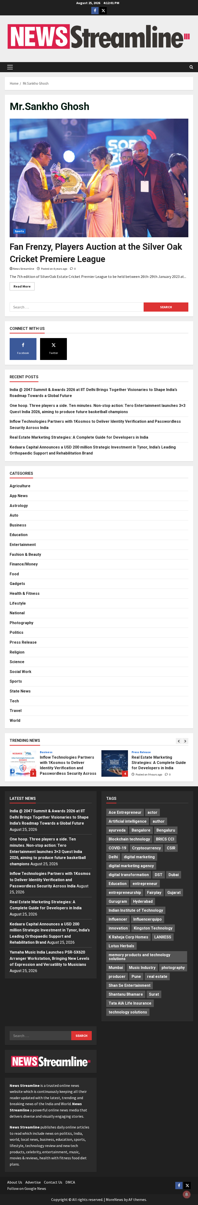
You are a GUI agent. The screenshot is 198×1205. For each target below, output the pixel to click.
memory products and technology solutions (139, 957)
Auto (14, 515)
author (159, 821)
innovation (118, 928)
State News (20, 691)
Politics (16, 632)
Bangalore (141, 830)
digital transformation (129, 874)
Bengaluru (165, 830)
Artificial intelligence (128, 821)
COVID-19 (117, 848)
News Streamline (23, 268)
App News (19, 496)
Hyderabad (143, 901)
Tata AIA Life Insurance (130, 1003)
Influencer (118, 919)
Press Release (23, 642)
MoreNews (114, 1199)
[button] (10, 67)
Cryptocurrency (146, 848)
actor (152, 812)
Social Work (20, 671)
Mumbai (116, 967)
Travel (15, 710)
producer (117, 976)
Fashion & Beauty (25, 554)
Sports (19, 231)
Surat (154, 994)
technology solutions (128, 1012)
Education (19, 534)
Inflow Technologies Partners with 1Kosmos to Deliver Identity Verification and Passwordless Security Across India (23, 763)
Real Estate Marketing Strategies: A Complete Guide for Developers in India (79, 437)
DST (159, 874)
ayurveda (117, 830)
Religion (17, 652)
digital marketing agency (131, 866)
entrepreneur (145, 883)
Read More (24, 287)
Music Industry (142, 967)
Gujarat (174, 892)
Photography (21, 623)
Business (18, 525)
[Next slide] (185, 741)
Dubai (174, 874)
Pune (136, 976)
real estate (157, 976)
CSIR (171, 848)
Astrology (19, 505)
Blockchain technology (129, 839)
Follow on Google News (26, 1188)
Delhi (113, 857)
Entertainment (23, 544)
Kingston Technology (153, 928)
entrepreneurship (125, 892)
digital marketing (139, 857)
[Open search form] (191, 67)
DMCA (70, 1182)
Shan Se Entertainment (129, 985)
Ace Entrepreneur (125, 812)
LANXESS (162, 937)
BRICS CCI (165, 839)
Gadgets (17, 583)
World (15, 720)
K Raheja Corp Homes (128, 937)
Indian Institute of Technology (136, 910)
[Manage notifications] (187, 1194)
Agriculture (20, 486)
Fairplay (154, 892)
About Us (14, 1182)
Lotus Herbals (121, 946)
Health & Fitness (25, 593)
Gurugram (118, 901)
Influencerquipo (147, 919)
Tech (14, 701)
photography (173, 967)
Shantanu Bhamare (126, 994)
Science (17, 662)
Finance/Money (24, 564)
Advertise (33, 1182)
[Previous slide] (179, 741)
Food (14, 574)
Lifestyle (18, 603)
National (17, 613)
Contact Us (53, 1182)
